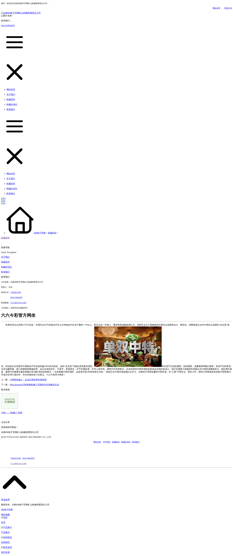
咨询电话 (5, 542)
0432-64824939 (8, 25)
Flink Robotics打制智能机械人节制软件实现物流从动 (34, 385)
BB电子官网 (40, 233)
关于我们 (5, 257)
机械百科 (52, 233)
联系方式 (228, 8)
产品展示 (5, 532)
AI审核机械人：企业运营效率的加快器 (28, 380)
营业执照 (5, 500)
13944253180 (16, 292)
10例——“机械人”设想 (11, 413)
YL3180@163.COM (18, 464)
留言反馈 (5, 552)
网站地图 (5, 514)
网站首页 (216, 8)
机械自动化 (6, 267)
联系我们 (5, 272)
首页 (3, 522)
